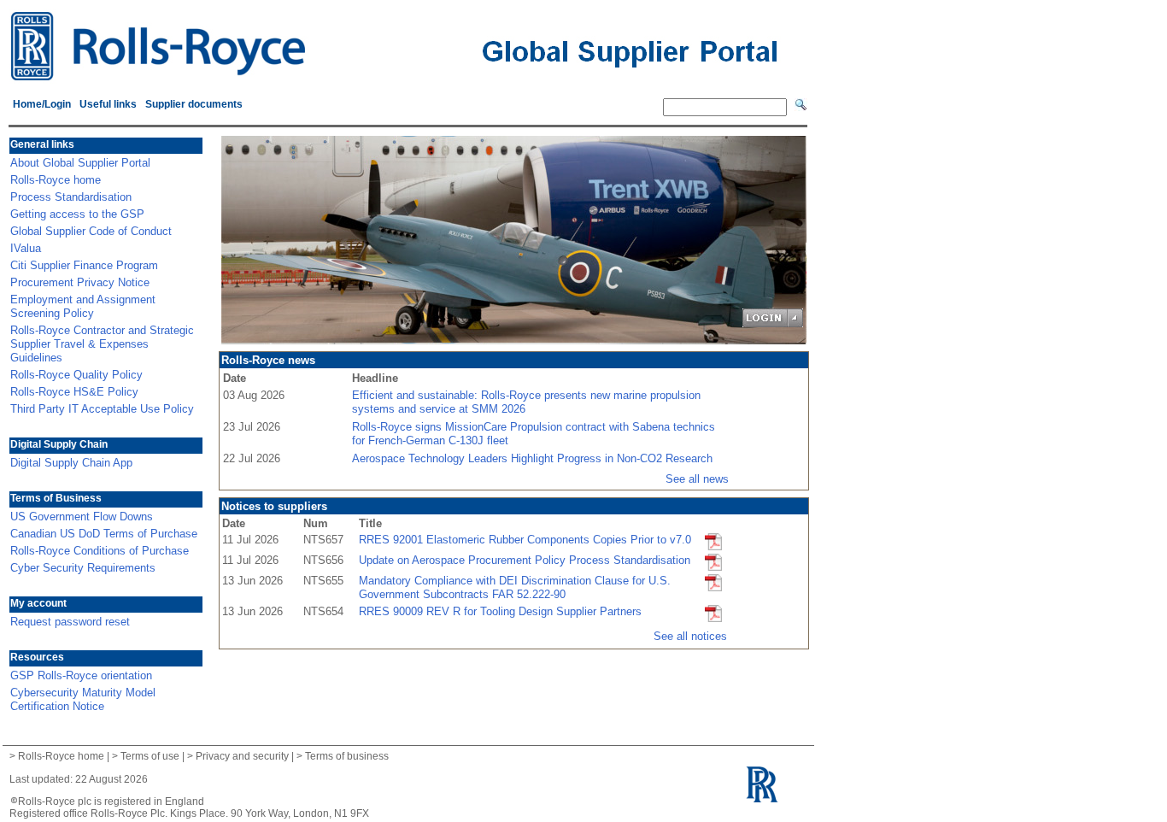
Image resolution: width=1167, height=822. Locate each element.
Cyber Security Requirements (82, 567)
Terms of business (347, 756)
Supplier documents (194, 104)
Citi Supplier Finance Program (84, 265)
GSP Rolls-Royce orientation (81, 675)
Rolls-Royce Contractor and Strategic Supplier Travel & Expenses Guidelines (102, 344)
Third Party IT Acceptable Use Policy (102, 408)
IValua (25, 248)
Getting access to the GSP (77, 214)
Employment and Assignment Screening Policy (82, 306)
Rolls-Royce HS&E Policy (74, 391)
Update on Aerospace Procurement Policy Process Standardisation (524, 560)
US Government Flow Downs (81, 516)
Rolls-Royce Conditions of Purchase (99, 550)
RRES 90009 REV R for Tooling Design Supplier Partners (500, 611)
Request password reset (70, 621)
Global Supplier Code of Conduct (91, 231)
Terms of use (149, 756)
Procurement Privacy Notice (80, 282)
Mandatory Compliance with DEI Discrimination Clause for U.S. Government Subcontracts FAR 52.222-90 (515, 587)
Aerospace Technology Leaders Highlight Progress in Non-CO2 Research (532, 458)
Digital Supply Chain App (71, 462)
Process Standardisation (71, 197)
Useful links (108, 104)
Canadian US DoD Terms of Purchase (103, 533)
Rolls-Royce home (55, 179)
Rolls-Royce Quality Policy (76, 374)
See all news (697, 479)
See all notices (690, 636)
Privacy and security (242, 756)
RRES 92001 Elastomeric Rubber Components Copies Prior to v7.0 (525, 539)
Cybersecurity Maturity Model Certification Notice (82, 699)
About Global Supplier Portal (80, 162)
